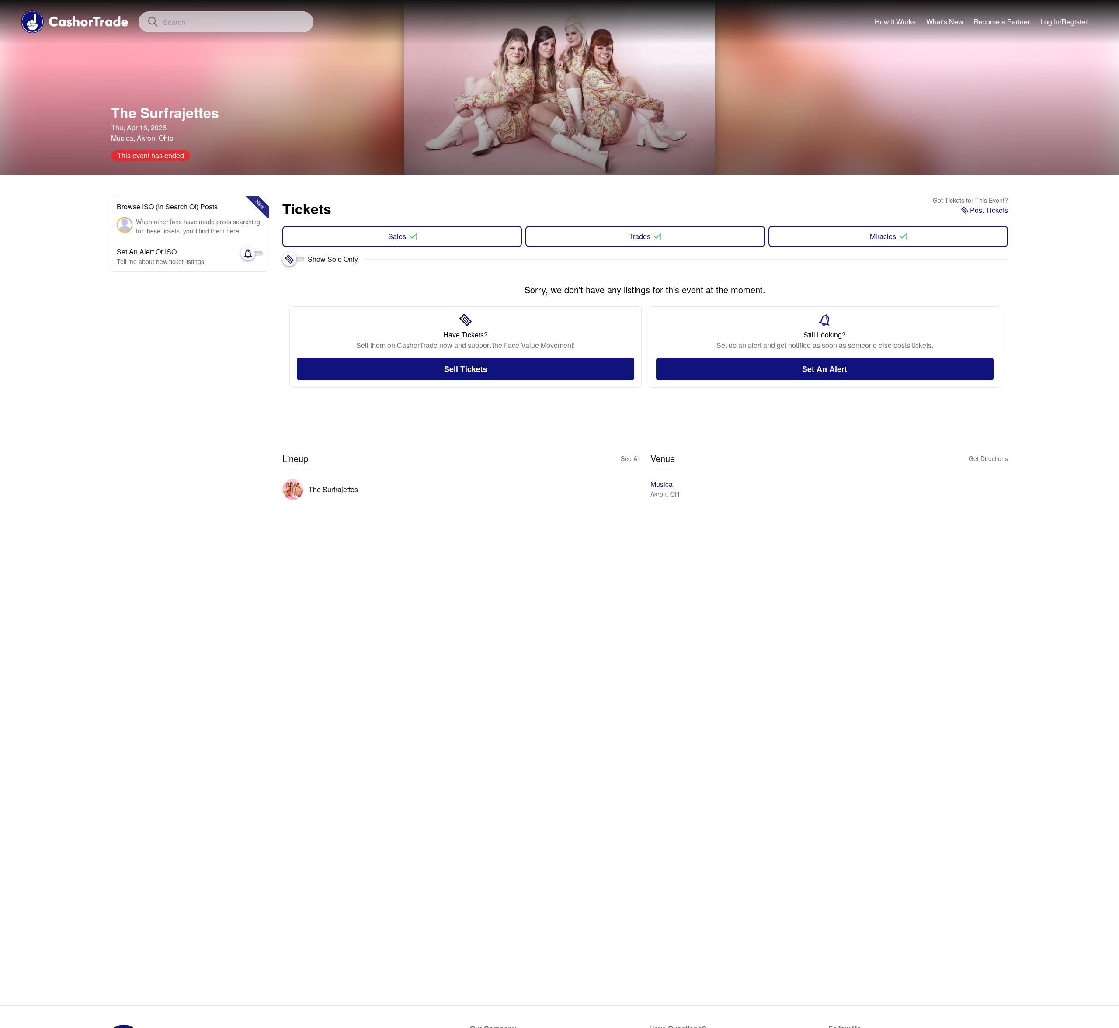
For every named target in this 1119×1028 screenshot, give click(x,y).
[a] (1002, 22)
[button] (1064, 22)
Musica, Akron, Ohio (142, 138)
